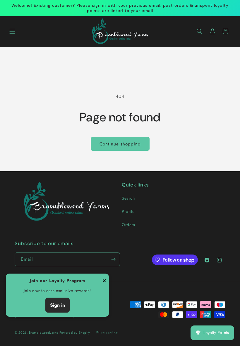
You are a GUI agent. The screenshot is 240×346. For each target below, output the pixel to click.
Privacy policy (107, 332)
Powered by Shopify (74, 332)
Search (128, 198)
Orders (128, 225)
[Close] (104, 281)
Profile (128, 211)
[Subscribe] (113, 259)
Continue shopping (120, 144)
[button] (12, 31)
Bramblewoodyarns (43, 332)
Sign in (57, 305)
